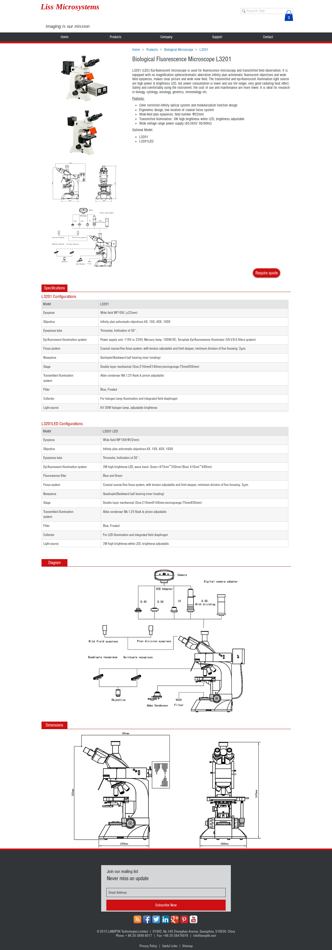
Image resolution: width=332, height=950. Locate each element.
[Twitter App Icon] (156, 919)
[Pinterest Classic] (184, 919)
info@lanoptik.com (204, 936)
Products (152, 50)
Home (136, 50)
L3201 (203, 50)
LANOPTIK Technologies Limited (128, 931)
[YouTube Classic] (193, 919)
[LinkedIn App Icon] (165, 919)
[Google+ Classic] (175, 919)
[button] (288, 15)
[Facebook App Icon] (147, 919)
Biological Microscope (178, 50)
